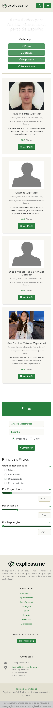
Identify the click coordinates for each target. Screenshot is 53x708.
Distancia (27, 53)
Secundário (14, 474)
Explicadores (26, 624)
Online (37, 438)
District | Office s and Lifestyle (25, 667)
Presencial (21, 438)
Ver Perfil (27, 147)
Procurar (28, 447)
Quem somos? (26, 598)
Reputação (28, 59)
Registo (26, 615)
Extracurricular (16, 483)
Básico (11, 470)
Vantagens (26, 606)
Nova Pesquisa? (26, 593)
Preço (27, 46)
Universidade (15, 479)
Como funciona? (26, 602)
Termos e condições (26, 689)
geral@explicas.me (20, 663)
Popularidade (27, 66)
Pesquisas (26, 619)
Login (26, 611)
